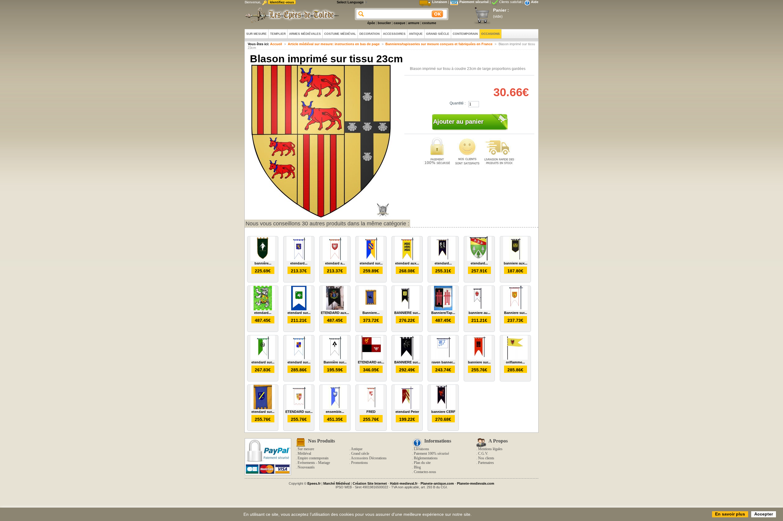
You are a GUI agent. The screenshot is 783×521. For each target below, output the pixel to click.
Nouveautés (306, 467)
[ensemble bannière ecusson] (335, 408)
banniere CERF (443, 412)
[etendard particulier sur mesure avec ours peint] (262, 309)
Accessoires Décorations (369, 458)
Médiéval (304, 453)
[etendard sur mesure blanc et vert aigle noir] (262, 358)
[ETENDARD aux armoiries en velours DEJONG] (335, 309)
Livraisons (421, 449)
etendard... (298, 263)
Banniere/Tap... (443, 313)
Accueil (276, 44)
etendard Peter (407, 412)
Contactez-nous (425, 472)
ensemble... (335, 412)
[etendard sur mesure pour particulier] (371, 259)
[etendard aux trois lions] (407, 259)
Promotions (359, 463)
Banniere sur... (515, 313)
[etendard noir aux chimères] (443, 259)
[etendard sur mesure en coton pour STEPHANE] (299, 309)
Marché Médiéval (336, 483)
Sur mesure (306, 449)
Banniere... (371, 313)
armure (413, 23)
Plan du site (422, 463)
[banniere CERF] (443, 408)
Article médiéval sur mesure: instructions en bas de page (334, 44)
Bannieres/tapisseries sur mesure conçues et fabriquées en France (438, 44)
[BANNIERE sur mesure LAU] (407, 309)
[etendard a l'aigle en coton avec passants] (335, 259)
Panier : (501, 10)
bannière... (262, 263)
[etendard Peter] (407, 408)
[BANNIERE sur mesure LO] (407, 358)
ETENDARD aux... (335, 313)
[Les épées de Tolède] (290, 15)
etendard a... (335, 263)
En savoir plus (730, 514)
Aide (534, 2)
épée (371, 23)
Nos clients (486, 458)
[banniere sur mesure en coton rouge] (479, 358)
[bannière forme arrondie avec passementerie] (262, 259)
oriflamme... (515, 362)
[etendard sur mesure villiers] (299, 358)
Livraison (439, 2)
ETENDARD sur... (299, 412)
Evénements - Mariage (314, 463)
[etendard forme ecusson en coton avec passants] (479, 259)
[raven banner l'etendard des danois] (443, 358)
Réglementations (426, 458)
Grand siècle (360, 453)
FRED (371, 412)
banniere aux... (515, 263)
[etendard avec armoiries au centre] (299, 259)
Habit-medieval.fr (403, 483)
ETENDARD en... (371, 362)
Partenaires (486, 463)
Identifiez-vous (282, 2)
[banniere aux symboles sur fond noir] (515, 259)
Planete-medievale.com (475, 483)
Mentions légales (490, 449)
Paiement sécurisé (474, 2)
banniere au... (479, 313)
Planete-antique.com (437, 483)
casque (399, 23)
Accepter (763, 514)
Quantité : (458, 103)
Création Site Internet (370, 483)
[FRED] (371, 408)
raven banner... (443, 362)
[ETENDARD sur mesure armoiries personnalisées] (299, 408)
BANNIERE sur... (407, 313)
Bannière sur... (335, 362)
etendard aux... (407, 263)
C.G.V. (483, 453)
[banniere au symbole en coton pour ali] (479, 309)
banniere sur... (479, 362)
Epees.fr (314, 483)
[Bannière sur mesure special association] (335, 358)
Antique (356, 449)
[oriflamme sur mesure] (515, 358)
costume (429, 23)
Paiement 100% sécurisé (431, 453)
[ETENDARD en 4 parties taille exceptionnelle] (371, 358)
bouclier (384, 23)
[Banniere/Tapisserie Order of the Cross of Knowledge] (443, 309)
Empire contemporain (313, 458)
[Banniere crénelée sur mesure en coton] (371, 309)
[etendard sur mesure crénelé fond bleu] (262, 408)
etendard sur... (371, 263)
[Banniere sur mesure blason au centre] (515, 309)
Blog (417, 467)
